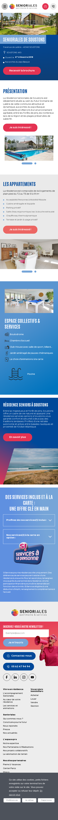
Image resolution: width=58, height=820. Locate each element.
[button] (27, 163)
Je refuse (29, 800)
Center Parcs (9, 768)
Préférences (12, 800)
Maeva (6, 772)
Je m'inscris (15, 643)
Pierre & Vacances (12, 765)
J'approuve (46, 800)
